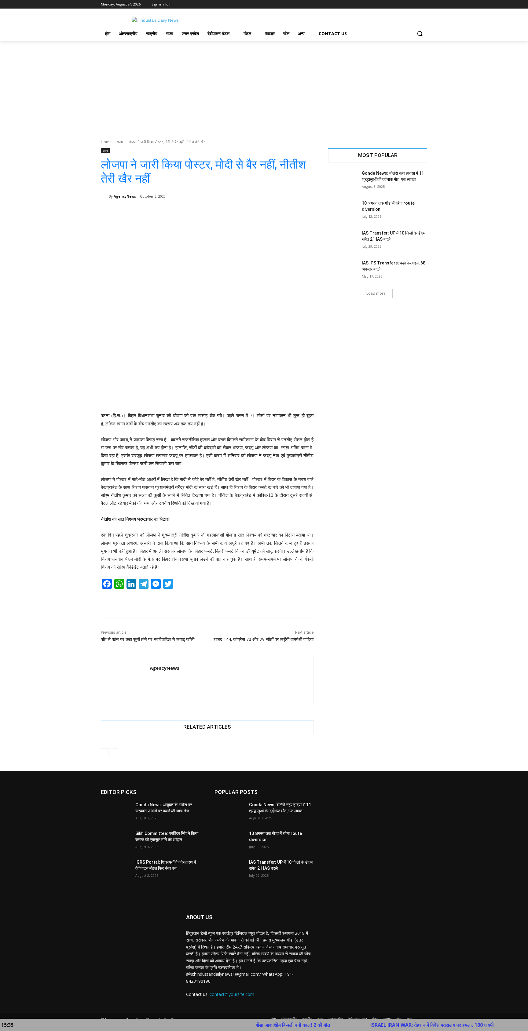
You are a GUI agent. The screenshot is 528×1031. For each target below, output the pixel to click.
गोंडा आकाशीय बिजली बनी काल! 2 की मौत (261, 1025)
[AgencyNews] (105, 196)
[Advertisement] (264, 86)
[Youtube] (423, 4)
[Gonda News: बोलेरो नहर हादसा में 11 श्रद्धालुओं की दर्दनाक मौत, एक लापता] (343, 180)
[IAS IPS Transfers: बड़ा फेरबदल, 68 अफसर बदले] (343, 270)
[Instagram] (398, 4)
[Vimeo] (415, 4)
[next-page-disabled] (114, 752)
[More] (304, 212)
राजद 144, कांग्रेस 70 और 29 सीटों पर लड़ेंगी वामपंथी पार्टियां (264, 639)
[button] (420, 33)
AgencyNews (125, 196)
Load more (376, 293)
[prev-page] (104, 752)
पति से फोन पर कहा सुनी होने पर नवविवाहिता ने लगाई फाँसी (147, 639)
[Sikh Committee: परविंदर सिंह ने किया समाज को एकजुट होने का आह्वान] (115, 841)
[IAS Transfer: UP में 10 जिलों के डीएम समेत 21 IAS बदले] (343, 240)
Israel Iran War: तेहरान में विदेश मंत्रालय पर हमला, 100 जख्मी (400, 1025)
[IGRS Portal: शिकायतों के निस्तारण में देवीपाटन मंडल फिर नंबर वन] (115, 869)
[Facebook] (389, 4)
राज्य (119, 141)
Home (106, 141)
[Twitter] (406, 4)
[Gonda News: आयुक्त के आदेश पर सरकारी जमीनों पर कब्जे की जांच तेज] (115, 812)
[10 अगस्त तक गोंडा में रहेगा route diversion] (343, 210)
